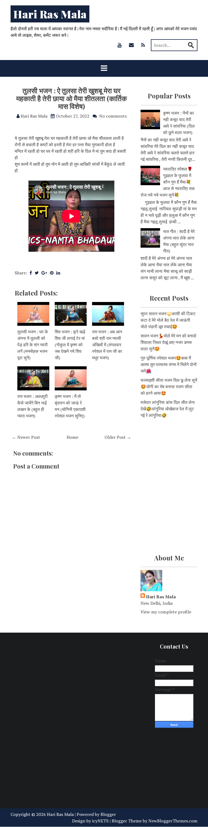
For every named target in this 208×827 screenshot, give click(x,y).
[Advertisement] (169, 455)
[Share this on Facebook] (30, 273)
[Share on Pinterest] (51, 273)
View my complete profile (166, 612)
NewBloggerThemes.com (172, 821)
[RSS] (143, 45)
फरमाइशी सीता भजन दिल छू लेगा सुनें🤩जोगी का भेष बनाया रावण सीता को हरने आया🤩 (169, 386)
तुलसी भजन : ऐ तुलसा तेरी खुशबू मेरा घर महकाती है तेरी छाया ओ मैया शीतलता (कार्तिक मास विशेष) (71, 98)
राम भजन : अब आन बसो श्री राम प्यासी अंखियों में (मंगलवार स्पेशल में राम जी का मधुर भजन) (107, 345)
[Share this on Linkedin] (58, 273)
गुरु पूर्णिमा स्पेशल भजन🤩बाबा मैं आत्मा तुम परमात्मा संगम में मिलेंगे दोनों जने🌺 (169, 364)
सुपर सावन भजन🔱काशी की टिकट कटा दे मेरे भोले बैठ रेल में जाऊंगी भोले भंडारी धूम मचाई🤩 (168, 320)
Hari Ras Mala (50, 14)
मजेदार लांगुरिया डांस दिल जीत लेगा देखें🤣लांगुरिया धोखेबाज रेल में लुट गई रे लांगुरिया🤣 (168, 408)
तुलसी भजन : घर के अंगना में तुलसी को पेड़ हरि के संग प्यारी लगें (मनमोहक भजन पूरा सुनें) (32, 345)
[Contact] (131, 45)
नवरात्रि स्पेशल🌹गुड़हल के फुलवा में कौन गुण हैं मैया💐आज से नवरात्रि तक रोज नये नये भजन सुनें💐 (168, 182)
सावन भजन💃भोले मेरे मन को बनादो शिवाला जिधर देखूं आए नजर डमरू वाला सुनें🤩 (168, 342)
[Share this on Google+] (44, 273)
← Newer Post (26, 437)
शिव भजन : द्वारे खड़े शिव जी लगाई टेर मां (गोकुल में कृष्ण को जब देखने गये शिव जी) (70, 345)
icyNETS (100, 821)
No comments (113, 116)
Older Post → (118, 437)
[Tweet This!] (36, 273)
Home (72, 437)
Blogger (108, 814)
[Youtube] (120, 45)
